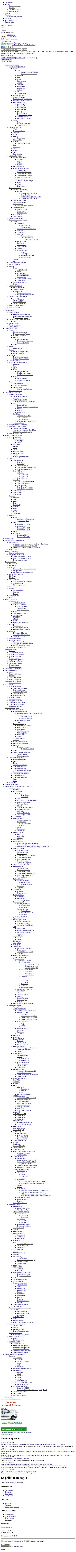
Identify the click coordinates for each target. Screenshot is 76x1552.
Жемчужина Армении (24, 1099)
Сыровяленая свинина (24, 175)
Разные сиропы (22, 125)
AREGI (15, 337)
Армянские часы (22, 715)
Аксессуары (13, 549)
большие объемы (26, 884)
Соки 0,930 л (25, 474)
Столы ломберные (15, 677)
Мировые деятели (15, 699)
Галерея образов (18, 693)
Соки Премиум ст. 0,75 (24, 469)
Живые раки (21, 211)
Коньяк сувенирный (19, 1009)
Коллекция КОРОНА (24, 857)
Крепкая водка (22, 1263)
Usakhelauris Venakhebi (24, 989)
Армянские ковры (15, 683)
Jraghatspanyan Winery (24, 809)
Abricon (19, 1297)
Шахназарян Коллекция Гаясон (27, 843)
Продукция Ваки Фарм (16, 554)
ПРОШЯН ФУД (18, 140)
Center (19, 1363)
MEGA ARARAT (14, 579)
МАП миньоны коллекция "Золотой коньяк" (36, 1196)
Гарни (15, 449)
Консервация (21, 138)
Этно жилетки (21, 727)
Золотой (19, 1057)
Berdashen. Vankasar (23, 802)
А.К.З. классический (24, 1094)
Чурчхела (12, 355)
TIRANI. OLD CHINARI (21, 864)
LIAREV (20, 1286)
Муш (14, 1277)
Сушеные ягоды (14, 360)
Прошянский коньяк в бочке (26, 1167)
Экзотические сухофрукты (18, 362)
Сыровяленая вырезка (24, 172)
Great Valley (16, 1080)
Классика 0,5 (25, 1217)
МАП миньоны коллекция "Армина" (33, 1194)
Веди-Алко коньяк (19, 1128)
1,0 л (26, 980)
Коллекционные (18, 1340)
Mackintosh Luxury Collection (22, 1368)
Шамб (19, 79)
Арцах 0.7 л (24, 1222)
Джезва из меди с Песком (21, 629)
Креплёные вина (22, 861)
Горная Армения (22, 1064)
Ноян (18, 77)
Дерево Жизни (25, 911)
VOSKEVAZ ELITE (23, 900)
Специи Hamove (18, 289)
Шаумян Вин (17, 941)
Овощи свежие (14, 323)
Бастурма (20, 159)
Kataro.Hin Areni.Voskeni (25, 807)
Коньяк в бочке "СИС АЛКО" (27, 1160)
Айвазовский (21, 1066)
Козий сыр (20, 232)
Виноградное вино (23, 880)
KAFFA (15, 619)
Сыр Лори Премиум (31, 239)
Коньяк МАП (17, 1053)
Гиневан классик (22, 1261)
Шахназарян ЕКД (19, 841)
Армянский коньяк (15, 1005)
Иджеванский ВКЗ (19, 131)
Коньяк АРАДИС (18, 1130)
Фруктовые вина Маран (25, 925)
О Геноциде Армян (15, 663)
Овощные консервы (15, 127)
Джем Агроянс (22, 113)
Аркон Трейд (17, 1126)
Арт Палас (24, 907)
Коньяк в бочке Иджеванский (27, 1165)
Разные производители (20, 1304)
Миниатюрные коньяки (21, 1169)
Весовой (15, 594)
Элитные (24, 1014)
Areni (18, 834)
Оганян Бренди (22, 1171)
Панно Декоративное (20, 741)
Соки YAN (20, 473)
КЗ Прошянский (18, 1228)
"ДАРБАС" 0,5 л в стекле (25, 519)
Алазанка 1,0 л (29, 973)
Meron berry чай (14, 595)
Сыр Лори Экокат (27, 236)
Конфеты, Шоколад (15, 394)
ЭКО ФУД (20, 191)
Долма (19, 182)
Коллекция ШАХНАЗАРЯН (26, 1098)
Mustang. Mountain (23, 1107)
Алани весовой (18, 348)
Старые (19, 827)
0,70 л (23, 1026)
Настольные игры (11, 670)
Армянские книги (11, 649)
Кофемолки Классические (21, 635)
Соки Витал (17, 490)
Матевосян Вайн (18, 839)
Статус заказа (9, 1518)
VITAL (15, 129)
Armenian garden (18, 1320)
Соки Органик (22, 485)
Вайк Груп (16, 944)
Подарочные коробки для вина (23, 1003)
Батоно (19, 996)
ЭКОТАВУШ (21, 241)
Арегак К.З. (17, 1265)
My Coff (15, 620)
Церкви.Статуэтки (19, 695)
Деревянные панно (19, 759)
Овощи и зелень (10, 311)
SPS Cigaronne (17, 1358)
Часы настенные (26, 717)
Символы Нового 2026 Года (26, 1010)
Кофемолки (12, 631)
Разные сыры (21, 245)
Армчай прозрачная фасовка (22, 316)
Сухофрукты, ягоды (23, 380)
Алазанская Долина (27, 969)
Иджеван (20, 75)
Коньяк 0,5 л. (21, 1117)
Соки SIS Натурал (19, 471)
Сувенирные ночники (16, 704)
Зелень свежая (13, 327)
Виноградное (21, 822)
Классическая (21, 1213)
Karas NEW (24, 797)
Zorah (18, 798)
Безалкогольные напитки (13, 435)
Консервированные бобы (17, 262)
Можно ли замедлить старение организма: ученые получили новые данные (26, 1464)
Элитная (19, 1270)
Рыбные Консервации (20, 189)
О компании (9, 1490)
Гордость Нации (18, 918)
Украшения (12, 782)
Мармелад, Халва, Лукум (17, 426)
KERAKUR (21, 84)
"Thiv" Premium (22, 1285)
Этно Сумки (21, 734)
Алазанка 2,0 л (29, 975)
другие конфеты (18, 423)
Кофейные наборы (15, 638)
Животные (24, 1176)
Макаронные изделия (20, 282)
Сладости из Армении (12, 392)
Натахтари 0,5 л (22, 535)
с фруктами (24, 419)
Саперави (24, 977)
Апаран (15, 446)
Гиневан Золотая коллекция (26, 1260)
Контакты (8, 1503)
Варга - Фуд (21, 86)
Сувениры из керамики (20, 772)
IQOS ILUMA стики (19, 1395)
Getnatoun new (21, 893)
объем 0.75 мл (25, 882)
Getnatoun (20, 891)
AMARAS (12, 587)
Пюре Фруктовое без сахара (22, 100)
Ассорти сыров (26, 257)
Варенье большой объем (29, 74)
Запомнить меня (8, 32)
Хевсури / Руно (22, 1000)
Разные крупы (21, 277)
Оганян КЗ (16, 1082)
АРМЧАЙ (12, 567)
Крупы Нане (21, 280)
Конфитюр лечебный (24, 116)
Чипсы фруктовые (23, 343)
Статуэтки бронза (19, 690)
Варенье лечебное (19, 95)
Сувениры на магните (20, 777)
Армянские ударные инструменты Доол (26, 547)
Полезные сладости (23, 124)
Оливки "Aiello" (18, 300)
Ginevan (15, 1327)
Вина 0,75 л (24, 825)
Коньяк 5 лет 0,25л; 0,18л (29, 1017)
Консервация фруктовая (17, 67)
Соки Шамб (17, 494)
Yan (18, 91)
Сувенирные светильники (17, 702)
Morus (15, 1318)
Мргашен (16, 1142)
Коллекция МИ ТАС (23, 859)
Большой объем (26, 823)
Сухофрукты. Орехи (11, 328)
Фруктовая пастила (15, 391)
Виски (15, 1338)
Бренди (19, 1051)
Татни (15, 448)
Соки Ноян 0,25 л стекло (25, 489)
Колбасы (19, 163)
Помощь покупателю (12, 1507)
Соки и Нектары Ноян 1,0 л (26, 481)
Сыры (15, 221)
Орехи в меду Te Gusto (24, 389)
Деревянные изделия (20, 711)
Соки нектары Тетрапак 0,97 (26, 467)
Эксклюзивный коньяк (24, 1123)
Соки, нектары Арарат (20, 465)
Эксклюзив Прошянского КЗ (26, 1071)
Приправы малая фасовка (25, 295)
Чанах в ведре (25, 225)
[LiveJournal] (11, 47)
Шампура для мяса (23, 756)
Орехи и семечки (22, 371)
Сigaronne (20, 1359)
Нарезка (19, 165)
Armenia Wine (17, 1326)
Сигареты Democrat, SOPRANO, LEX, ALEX (32, 1390)
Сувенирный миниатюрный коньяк (33, 1183)
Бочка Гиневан (22, 1258)
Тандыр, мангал (22, 754)
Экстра (15, 369)
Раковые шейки (22, 209)
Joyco (14, 403)
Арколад (15, 398)
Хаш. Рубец (21, 186)
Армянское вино (14, 788)
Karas (18, 793)
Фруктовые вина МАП (24, 932)
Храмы (23, 1174)
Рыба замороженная (19, 202)
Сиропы (15, 120)
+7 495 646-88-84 (17, 45)
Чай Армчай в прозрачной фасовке (24, 569)
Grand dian (16, 414)
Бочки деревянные (19, 738)
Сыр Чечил (20, 248)
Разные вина (21, 934)
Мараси (19, 1187)
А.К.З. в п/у (21, 1087)
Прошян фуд (21, 88)
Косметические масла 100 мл (22, 556)
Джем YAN (20, 111)
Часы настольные (26, 718)
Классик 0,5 (21, 1235)
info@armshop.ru (6, 1527)
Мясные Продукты (15, 156)
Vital (18, 70)
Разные (23, 1178)
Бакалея (11, 266)
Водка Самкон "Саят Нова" (22, 1272)
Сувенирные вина (23, 850)
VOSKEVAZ (21, 896)
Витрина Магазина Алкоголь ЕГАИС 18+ (19, 786)
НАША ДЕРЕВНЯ (23, 275)
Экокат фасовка (26, 227)
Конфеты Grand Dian (24, 416)
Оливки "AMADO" (19, 302)
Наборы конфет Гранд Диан (26, 421)
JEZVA (15, 611)
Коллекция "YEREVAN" (25, 875)
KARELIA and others (20, 1391)
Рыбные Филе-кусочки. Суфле (31, 197)
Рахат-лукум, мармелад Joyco (22, 432)
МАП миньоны (22, 1188)
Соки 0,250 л (25, 476)
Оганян (15, 1229)
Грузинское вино (18, 959)
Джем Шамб (21, 106)
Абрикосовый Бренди (24, 863)
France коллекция (22, 1055)
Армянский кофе (14, 601)
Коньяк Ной (17, 1131)
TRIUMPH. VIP (22, 1381)
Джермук (20, 441)
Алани (11, 346)
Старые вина (17, 816)
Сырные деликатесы (23, 177)
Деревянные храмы (23, 720)
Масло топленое (14, 264)
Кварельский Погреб (24, 960)
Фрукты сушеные (22, 339)
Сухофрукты (13, 330)
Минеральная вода (15, 437)
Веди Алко (20, 1032)
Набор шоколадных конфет (26, 401)
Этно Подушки (22, 733)
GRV (18, 993)
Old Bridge (20, 811)
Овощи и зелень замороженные (19, 319)
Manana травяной (18, 590)
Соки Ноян (16, 480)
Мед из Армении (14, 307)
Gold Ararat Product (19, 603)
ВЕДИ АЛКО (17, 1267)
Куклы (15, 763)
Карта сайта (9, 1495)
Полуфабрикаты (18, 166)
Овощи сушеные (14, 325)
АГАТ (11, 597)
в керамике (20, 887)
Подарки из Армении (16, 709)
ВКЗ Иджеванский (19, 1046)
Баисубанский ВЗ (22, 994)
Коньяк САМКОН (19, 1146)
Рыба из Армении (15, 188)
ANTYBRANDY (18, 1317)
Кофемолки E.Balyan (20, 633)
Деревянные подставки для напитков (29, 713)
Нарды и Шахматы (15, 674)
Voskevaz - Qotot (22, 804)
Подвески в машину (23, 747)
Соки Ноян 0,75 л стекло (25, 487)
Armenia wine (17, 1251)
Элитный (16, 1007)
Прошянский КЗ (18, 902)
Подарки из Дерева (15, 701)
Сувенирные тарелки (20, 765)
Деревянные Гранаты (24, 770)
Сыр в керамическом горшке (26, 229)
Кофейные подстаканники (18, 647)
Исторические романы (16, 654)
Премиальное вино (27, 987)
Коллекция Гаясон (23, 1101)
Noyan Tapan (21, 928)
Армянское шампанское (17, 1324)
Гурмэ (15, 368)
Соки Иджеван (18, 460)
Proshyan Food (21, 93)
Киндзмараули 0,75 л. (32, 964)
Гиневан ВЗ (17, 946)
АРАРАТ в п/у (21, 1042)
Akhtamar (20, 1372)
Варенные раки (22, 213)
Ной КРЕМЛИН (22, 1137)
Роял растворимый (23, 610)
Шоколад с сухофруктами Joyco (27, 407)
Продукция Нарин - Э (16, 553)
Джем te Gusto (21, 109)
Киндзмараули (25, 962)
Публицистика (14, 665)
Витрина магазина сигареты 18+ (16, 1354)
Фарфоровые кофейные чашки (23, 644)
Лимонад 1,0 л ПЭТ (23, 528)
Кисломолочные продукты (18, 220)
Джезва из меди (18, 626)
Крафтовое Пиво (18, 1343)
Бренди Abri (21, 1247)
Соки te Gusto (17, 492)
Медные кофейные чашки (21, 645)
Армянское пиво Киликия (21, 1347)
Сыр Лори (20, 234)
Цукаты (11, 350)
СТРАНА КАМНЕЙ (19, 1114)
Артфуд (15, 136)
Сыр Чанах (20, 223)
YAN (14, 152)
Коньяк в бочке (18, 1156)
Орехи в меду (17, 387)
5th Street (20, 1366)
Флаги (15, 779)
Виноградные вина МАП (25, 930)
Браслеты (16, 740)
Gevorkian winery (18, 848)
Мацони (15, 259)
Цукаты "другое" (18, 353)
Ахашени (24, 985)
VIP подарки (9, 684)
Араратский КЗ (18, 1231)
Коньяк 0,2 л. (21, 1115)
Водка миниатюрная (20, 1283)
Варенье (15, 68)
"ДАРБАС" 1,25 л (23, 521)
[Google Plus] (13, 47)
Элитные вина (17, 791)
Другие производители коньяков (24, 1151)
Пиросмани (24, 984)
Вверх (3, 1549)
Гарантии (8, 1505)
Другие (19, 1001)
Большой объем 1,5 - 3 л (25, 952)
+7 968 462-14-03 (29, 45)
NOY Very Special (22, 1135)
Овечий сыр (21, 230)
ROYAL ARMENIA (19, 604)
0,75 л (19, 937)
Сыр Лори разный (27, 238)
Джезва (11, 624)
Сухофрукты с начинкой (25, 375)
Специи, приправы (15, 286)
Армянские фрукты (11, 309)
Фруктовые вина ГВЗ (24, 948)
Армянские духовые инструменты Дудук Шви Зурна (30, 544)
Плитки (19, 408)
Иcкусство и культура (16, 660)
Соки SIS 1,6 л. (22, 478)
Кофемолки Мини (19, 636)
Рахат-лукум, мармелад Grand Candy (25, 430)
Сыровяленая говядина (24, 173)
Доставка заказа (6, 51)
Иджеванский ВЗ (18, 1233)
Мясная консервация (20, 179)
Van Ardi (19, 806)
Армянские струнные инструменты (25, 546)
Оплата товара (30, 51)
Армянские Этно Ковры (13, 681)
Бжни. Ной (16, 444)
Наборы (19, 410)
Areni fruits (20, 836)
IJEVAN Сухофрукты (20, 335)
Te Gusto (19, 90)
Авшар (15, 148)
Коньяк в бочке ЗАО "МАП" (26, 1162)
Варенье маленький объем (29, 72)
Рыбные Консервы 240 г (29, 193)
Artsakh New (21, 1288)
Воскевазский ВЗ (18, 895)
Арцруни (24, 914)
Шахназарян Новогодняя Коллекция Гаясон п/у (33, 847)
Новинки (12, 651)
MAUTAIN (20, 1108)
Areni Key (20, 838)
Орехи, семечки (22, 378)
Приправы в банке (19, 287)
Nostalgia (20, 1375)
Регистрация (11, 35)
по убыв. (13, 1482)
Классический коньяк (24, 1124)
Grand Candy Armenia (20, 400)
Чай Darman (13, 563)
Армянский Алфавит (20, 692)
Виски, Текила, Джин (16, 1336)
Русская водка (17, 1306)
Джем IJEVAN (21, 104)
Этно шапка (21, 729)
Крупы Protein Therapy (24, 278)
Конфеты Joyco (22, 405)
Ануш (15, 531)
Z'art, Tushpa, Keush (23, 814)
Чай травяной (17, 571)
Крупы (15, 268)
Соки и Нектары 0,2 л (24, 483)
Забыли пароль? (12, 36)
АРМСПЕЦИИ (18, 291)
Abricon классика (22, 1311)
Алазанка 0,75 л (30, 971)
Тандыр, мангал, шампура (21, 752)
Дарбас (15, 517)
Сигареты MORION (23, 1388)
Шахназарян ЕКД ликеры (21, 1334)
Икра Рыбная (17, 214)
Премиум (16, 364)
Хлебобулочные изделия (17, 305)
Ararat (19, 1374)
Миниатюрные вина (19, 957)
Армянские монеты (15, 706)
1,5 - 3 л (19, 939)
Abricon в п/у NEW (23, 1313)
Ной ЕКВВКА (21, 1133)
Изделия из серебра (11, 784)
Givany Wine (17, 943)
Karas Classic (25, 795)
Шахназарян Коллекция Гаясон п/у (28, 845)
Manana (11, 588)
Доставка (8, 1492)
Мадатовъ (20, 1185)
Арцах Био (16, 514)
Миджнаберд (21, 1295)
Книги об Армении (15, 661)
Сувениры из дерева (19, 768)
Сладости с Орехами (20, 385)
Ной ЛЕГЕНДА (22, 1139)
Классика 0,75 (25, 1215)
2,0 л (26, 982)
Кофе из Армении (19, 58)
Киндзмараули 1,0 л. (31, 966)
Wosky (15, 134)
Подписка (8, 1520)
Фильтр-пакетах (18, 583)
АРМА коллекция (23, 1062)
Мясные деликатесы (19, 157)
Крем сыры (24, 254)
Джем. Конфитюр (19, 102)
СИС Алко (20, 1030)
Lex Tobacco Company (20, 1386)
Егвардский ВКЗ (18, 1147)
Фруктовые (20, 830)
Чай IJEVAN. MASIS (16, 574)
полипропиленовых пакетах (22, 581)
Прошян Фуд (17, 505)
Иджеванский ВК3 (19, 818)
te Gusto (15, 150)
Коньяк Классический (24, 1050)
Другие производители (24, 115)
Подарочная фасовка (20, 332)
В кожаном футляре (23, 1224)
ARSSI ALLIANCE (23, 1208)
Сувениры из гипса (19, 766)
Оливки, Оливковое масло (18, 296)
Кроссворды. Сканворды (13, 668)
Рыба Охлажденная (19, 200)
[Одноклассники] (6, 47)
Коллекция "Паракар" (24, 1110)
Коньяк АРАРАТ (18, 1039)
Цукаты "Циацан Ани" (20, 351)
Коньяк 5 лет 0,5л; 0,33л (29, 1016)
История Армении (15, 656)
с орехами (24, 417)
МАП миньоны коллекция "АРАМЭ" (33, 1192)
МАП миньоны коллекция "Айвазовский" (35, 1190)
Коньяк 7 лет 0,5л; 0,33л (29, 1019)
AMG (18, 1365)
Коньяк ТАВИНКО (19, 1140)
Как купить (8, 1494)
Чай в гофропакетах (19, 585)
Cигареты (12, 1356)
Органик (16, 592)
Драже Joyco (21, 412)
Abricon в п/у (21, 1315)
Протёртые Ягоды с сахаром (22, 99)
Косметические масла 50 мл (22, 558)
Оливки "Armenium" (20, 303)
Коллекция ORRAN (23, 871)
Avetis (23, 1092)
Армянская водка (14, 1204)
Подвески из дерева (27, 749)
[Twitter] (4, 47)
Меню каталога (6, 59)
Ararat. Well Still (18, 453)
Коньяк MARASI (18, 1149)
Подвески (16, 745)
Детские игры (9, 538)
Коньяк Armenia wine (20, 1203)
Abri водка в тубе (22, 1245)
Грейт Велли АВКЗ (23, 1197)
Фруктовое (20, 886)
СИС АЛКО (21, 1172)
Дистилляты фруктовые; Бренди (20, 1308)
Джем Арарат (21, 108)
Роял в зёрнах (21, 608)
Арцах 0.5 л (24, 1220)
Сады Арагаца (21, 81)
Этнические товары (19, 724)
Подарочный (17, 1035)
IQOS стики (17, 1393)
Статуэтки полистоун (20, 688)
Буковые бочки (26, 1163)
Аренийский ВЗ (18, 832)
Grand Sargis (25, 1089)
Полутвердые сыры (27, 255)
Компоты (12, 496)
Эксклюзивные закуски (21, 168)
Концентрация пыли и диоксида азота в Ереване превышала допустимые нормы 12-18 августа (33, 1444)
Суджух (19, 161)
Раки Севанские (18, 207)
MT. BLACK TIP (22, 1384)
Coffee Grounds (18, 615)
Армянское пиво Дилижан (22, 1350)
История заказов (10, 1516)
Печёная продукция (15, 433)
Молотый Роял (22, 606)
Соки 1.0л (20, 462)
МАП (14, 927)
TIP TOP (19, 1379)
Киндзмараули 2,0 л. (31, 968)
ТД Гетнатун (17, 889)
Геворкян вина (22, 854)
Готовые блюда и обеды (25, 181)
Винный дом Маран (19, 920)
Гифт (14, 366)
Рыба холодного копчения (25, 205)
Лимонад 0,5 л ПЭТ (23, 524)
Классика (20, 1269)
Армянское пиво (14, 1342)
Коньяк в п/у (21, 1119)
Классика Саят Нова (23, 1274)
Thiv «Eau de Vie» (22, 1210)
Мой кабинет (9, 1514)
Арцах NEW (21, 1219)
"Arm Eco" (16, 298)
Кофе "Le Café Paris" (19, 613)
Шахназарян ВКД (23, 1021)
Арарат (15, 501)
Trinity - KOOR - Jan (23, 813)
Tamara (15, 321)
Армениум (16, 147)
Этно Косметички (23, 731)
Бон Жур (16, 455)
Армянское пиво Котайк (21, 1349)
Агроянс (19, 83)
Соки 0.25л (20, 464)
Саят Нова (16, 1144)
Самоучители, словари (16, 652)
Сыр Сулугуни (22, 246)
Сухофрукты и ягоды (24, 373)
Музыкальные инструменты (14, 540)
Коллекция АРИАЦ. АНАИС (27, 855)
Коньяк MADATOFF (20, 1078)
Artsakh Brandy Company (21, 1212)
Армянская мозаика (23, 1105)
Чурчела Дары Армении (21, 359)
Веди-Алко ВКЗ (18, 879)
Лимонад (12, 515)
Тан (14, 261)
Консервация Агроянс (24, 143)
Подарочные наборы (24, 1226)
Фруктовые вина (22, 852)
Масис (19, 271)
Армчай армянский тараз (21, 314)
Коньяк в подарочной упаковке (27, 1048)
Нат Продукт (21, 273)
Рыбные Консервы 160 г (29, 198)
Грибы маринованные (16, 218)
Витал (15, 508)
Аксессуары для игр (15, 679)
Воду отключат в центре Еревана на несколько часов (18, 1471)
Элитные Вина (22, 877)
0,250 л (23, 1025)
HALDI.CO (16, 617)
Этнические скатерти (24, 725)
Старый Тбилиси (22, 998)
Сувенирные (21, 829)
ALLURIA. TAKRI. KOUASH (27, 800)
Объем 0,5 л (25, 1058)
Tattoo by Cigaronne (23, 1361)
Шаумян (15, 1083)
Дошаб (19, 122)
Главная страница (7, 58)
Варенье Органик (19, 97)
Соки (10, 458)
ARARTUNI (21, 898)
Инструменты (13, 542)
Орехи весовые (18, 384)
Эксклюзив (16, 1037)
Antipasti (23, 252)
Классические (21, 950)
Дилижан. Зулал (18, 451)
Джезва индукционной (20, 627)
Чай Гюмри (12, 576)
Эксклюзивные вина (24, 820)
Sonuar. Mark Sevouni (20, 396)
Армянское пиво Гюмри (21, 1345)
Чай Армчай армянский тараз (23, 572)
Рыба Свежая (17, 216)
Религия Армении (15, 667)
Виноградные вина (23, 870)
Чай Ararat (12, 565)
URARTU (24, 1090)
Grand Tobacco (17, 1370)
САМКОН (20, 1034)
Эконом (15, 376)
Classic (19, 1377)
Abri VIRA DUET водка (25, 1244)
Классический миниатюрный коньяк (33, 1181)
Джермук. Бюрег (18, 439)
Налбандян (16, 1240)
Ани (14, 522)
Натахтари (16, 533)
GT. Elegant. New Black (24, 1383)
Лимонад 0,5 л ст (22, 526)
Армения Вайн (18, 866)
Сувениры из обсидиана (21, 774)
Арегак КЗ (16, 1112)
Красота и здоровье (11, 551)
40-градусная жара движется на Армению (15, 1459)
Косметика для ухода (20, 560)
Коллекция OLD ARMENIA (26, 873)
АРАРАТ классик (22, 1044)
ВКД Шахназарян (19, 1096)
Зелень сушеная (14, 312)
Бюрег (19, 442)
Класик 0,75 (21, 1237)
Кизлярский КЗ (22, 1155)
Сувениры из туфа (19, 775)
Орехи (11, 382)
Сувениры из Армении (16, 757)
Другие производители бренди (23, 1322)
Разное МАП (21, 1067)
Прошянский (21, 1180)
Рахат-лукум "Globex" (20, 428)
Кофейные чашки (14, 640)
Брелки (15, 761)
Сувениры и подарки (12, 708)
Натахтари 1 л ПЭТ (23, 537)
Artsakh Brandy (22, 1290)
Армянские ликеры (15, 1333)
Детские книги (14, 658)
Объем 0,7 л (25, 1060)
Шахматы (12, 676)
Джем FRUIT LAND (23, 118)
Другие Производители (21, 457)
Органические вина (27, 912)
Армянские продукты (12, 65)
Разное (19, 184)
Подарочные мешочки (20, 743)
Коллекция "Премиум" (24, 1103)
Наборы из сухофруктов (25, 341)
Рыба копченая (18, 204)
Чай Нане (12, 578)
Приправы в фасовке (24, 293)
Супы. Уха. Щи (26, 195)
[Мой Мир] (8, 47)
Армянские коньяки (23, 1153)
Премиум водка (18, 1206)
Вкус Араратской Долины (21, 334)
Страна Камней (18, 1281)
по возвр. (20, 1482)
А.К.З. (15, 1085)
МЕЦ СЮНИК (18, 936)
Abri (14, 1242)
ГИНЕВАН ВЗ (18, 1121)
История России (14, 697)
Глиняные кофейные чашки (22, 642)
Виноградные (25, 905)
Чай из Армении (10, 562)
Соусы (15, 284)
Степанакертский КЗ (20, 1279)
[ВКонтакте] (2, 47)
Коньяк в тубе (21, 1076)
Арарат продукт (22, 270)
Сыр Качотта (21, 243)
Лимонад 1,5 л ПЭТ (23, 530)
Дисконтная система (61, 51)
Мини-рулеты (21, 170)
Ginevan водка (17, 1256)
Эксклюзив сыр (22, 250)
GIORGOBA (21, 991)
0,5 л (22, 1023)
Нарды (11, 672)
